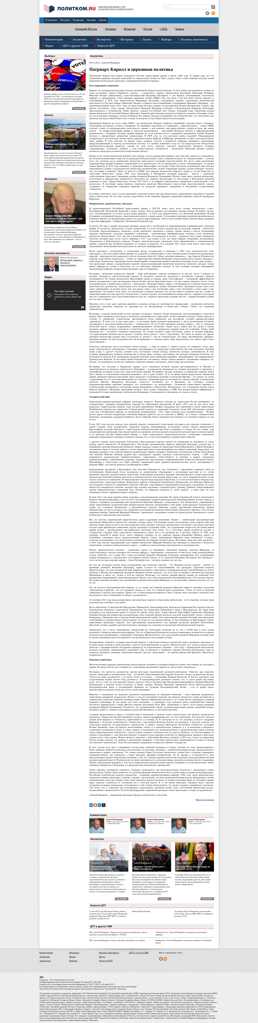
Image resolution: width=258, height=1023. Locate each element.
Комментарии (54, 39)
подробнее (79, 108)
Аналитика (80, 39)
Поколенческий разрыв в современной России (103, 868)
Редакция (78, 19)
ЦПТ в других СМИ (75, 45)
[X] (103, 805)
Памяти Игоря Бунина (141, 911)
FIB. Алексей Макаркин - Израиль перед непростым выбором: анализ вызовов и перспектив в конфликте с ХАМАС (118, 933)
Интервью (126, 39)
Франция (129, 28)
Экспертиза (103, 39)
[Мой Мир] (99, 805)
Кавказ (179, 28)
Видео (49, 45)
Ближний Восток (86, 28)
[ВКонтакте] (91, 805)
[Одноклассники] (95, 805)
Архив (102, 19)
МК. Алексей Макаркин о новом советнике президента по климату (117, 940)
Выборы (166, 39)
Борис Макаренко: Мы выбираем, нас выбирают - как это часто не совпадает (64, 218)
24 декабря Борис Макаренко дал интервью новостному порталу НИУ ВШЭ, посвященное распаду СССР (194, 913)
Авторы (91, 19)
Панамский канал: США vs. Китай (61, 145)
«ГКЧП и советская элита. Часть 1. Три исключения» (199, 822)
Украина (110, 28)
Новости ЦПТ (106, 45)
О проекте (51, 19)
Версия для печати (205, 800)
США (163, 28)
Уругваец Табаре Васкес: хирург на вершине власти (193, 868)
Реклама (65, 19)
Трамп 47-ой (53, 87)
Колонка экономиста (194, 39)
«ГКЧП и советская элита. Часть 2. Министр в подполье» (158, 822)
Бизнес (147, 39)
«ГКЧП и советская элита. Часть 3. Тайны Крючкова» (117, 822)
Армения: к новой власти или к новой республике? (149, 868)
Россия (147, 28)
